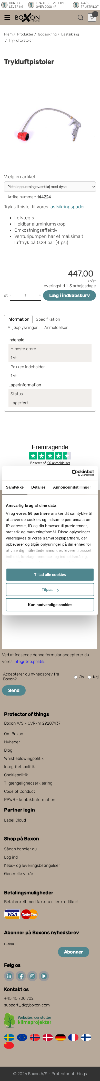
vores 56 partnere (33, 513)
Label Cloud (15, 820)
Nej (95, 677)
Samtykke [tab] (15, 487)
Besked (13, 590)
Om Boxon (13, 733)
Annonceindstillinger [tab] (72, 487)
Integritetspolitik (19, 766)
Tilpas (47, 589)
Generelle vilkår (18, 873)
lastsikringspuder (67, 207)
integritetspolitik (29, 661)
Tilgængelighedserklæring (28, 783)
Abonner (73, 952)
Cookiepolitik (16, 774)
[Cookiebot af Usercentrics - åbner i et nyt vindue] (72, 473)
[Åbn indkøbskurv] (92, 17)
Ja (81, 677)
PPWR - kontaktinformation (29, 799)
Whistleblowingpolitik (24, 758)
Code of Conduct (19, 791)
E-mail (9, 944)
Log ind (11, 857)
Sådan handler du (20, 848)
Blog (8, 750)
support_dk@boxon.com (27, 1005)
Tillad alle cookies (50, 574)
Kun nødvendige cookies (50, 604)
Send (13, 690)
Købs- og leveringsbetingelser (32, 865)
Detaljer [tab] (38, 487)
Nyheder (12, 742)
